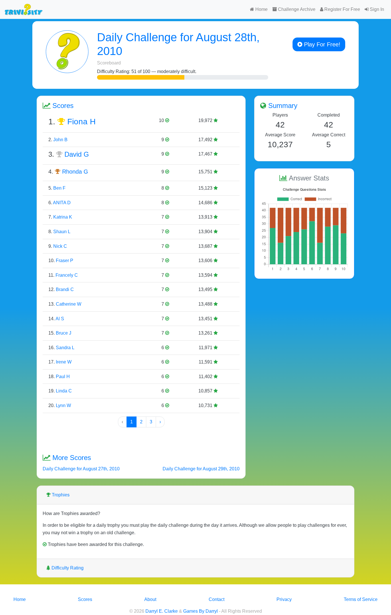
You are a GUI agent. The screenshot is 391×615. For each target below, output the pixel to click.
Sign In (376, 9)
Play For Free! (321, 44)
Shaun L (61, 231)
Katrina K (62, 217)
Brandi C (65, 289)
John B (60, 139)
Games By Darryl (200, 611)
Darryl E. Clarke (161, 611)
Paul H (63, 376)
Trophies (60, 494)
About (150, 599)
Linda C (64, 390)
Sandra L (65, 347)
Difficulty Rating (67, 567)
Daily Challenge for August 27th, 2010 (81, 468)
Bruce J (63, 333)
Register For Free (341, 9)
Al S (60, 318)
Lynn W (63, 405)
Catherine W (68, 304)
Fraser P (64, 260)
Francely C (67, 275)
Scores (85, 599)
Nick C (60, 246)
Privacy (284, 599)
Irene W (64, 361)
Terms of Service (361, 599)
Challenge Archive (296, 9)
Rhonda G (75, 171)
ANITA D (62, 202)
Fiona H (81, 121)
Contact (216, 599)
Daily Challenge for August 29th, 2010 (201, 468)
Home (261, 9)
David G (76, 154)
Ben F (59, 188)
